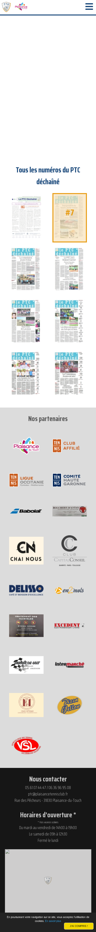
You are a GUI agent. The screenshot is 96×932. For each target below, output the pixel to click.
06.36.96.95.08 (59, 787)
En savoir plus (53, 921)
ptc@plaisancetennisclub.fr (48, 794)
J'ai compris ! (79, 926)
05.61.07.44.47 (35, 787)
